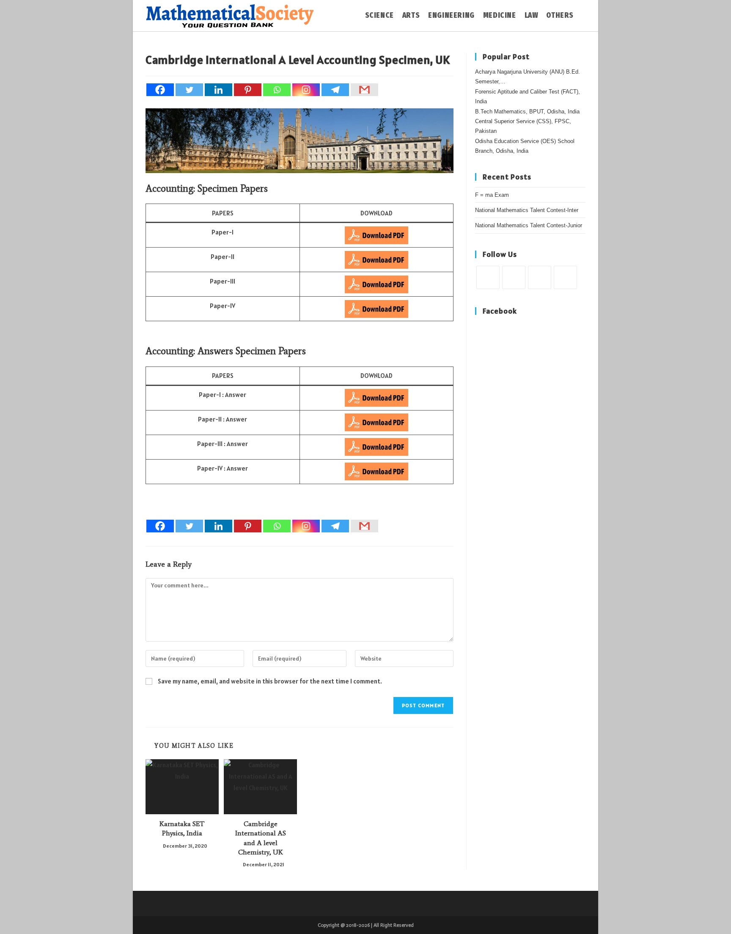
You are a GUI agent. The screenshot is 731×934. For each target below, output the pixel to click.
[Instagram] (306, 89)
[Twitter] (189, 89)
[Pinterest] (247, 89)
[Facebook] (160, 89)
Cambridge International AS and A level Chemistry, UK (260, 838)
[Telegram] (335, 89)
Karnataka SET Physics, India (182, 828)
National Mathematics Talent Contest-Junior (528, 225)
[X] (488, 277)
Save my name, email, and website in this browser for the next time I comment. (270, 681)
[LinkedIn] (565, 277)
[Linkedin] (218, 89)
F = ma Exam (492, 195)
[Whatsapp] (277, 89)
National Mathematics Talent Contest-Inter (526, 210)
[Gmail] (364, 89)
